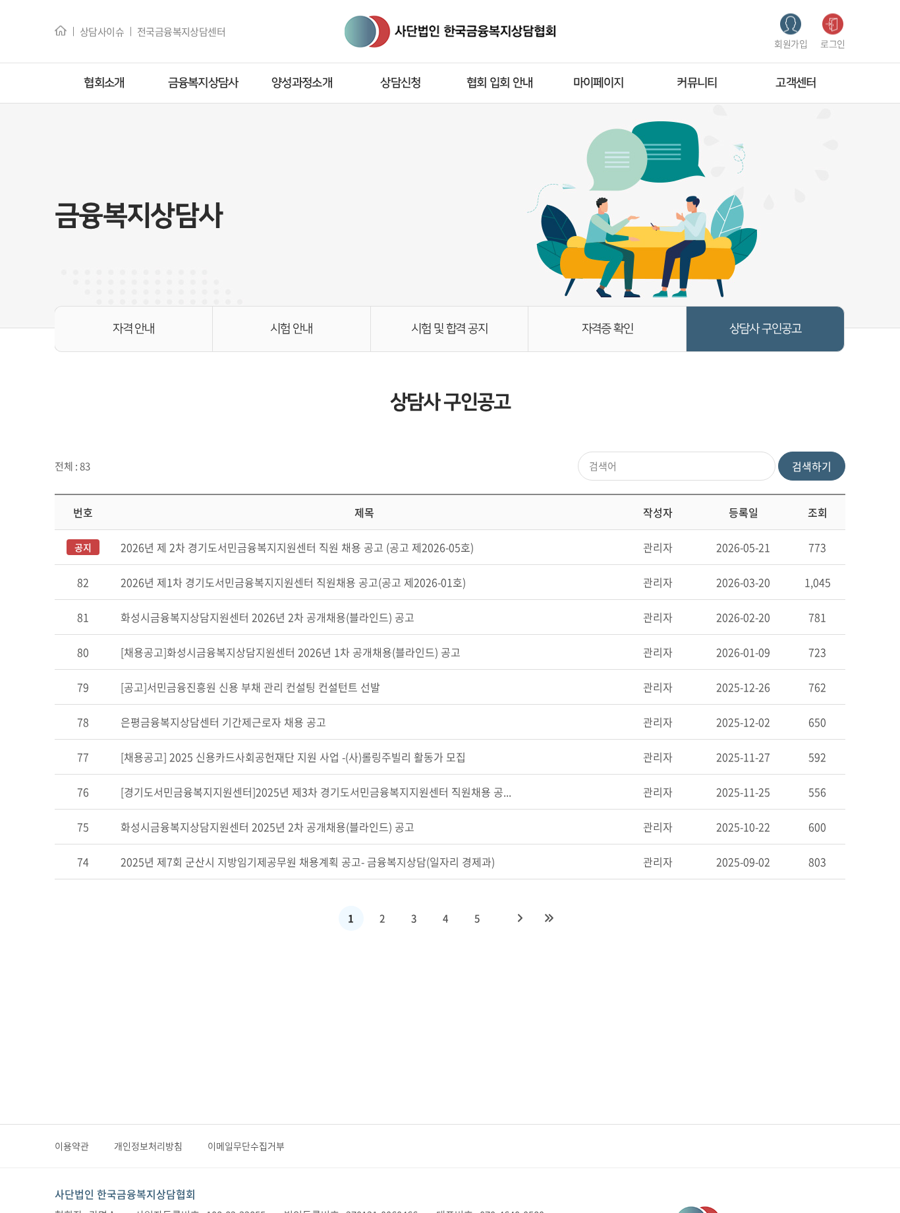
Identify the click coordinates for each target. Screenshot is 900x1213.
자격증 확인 (608, 328)
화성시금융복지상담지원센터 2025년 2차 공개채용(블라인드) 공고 (267, 827)
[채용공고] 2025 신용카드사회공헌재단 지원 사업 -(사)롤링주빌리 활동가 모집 (293, 757)
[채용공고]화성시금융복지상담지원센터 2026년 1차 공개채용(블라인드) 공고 (291, 652)
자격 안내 (134, 328)
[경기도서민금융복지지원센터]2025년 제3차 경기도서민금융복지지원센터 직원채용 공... (316, 792)
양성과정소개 (301, 83)
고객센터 (795, 83)
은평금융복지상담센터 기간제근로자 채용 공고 (223, 722)
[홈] (61, 30)
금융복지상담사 (203, 83)
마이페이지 (598, 83)
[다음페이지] (520, 918)
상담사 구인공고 (765, 328)
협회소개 (104, 83)
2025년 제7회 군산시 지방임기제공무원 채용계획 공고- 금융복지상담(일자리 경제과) (308, 862)
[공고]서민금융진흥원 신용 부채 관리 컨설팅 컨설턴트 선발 (250, 687)
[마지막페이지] (549, 918)
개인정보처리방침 (148, 1145)
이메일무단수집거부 (246, 1145)
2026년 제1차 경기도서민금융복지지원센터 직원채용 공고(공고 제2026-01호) (293, 582)
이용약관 (72, 1145)
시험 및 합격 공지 (449, 328)
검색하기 (811, 466)
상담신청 (400, 83)
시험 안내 (291, 328)
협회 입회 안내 (499, 83)
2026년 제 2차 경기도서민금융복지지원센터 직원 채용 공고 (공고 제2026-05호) (297, 547)
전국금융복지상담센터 (181, 31)
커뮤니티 (697, 83)
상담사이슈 (102, 31)
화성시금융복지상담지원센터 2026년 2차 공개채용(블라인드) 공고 (267, 617)
